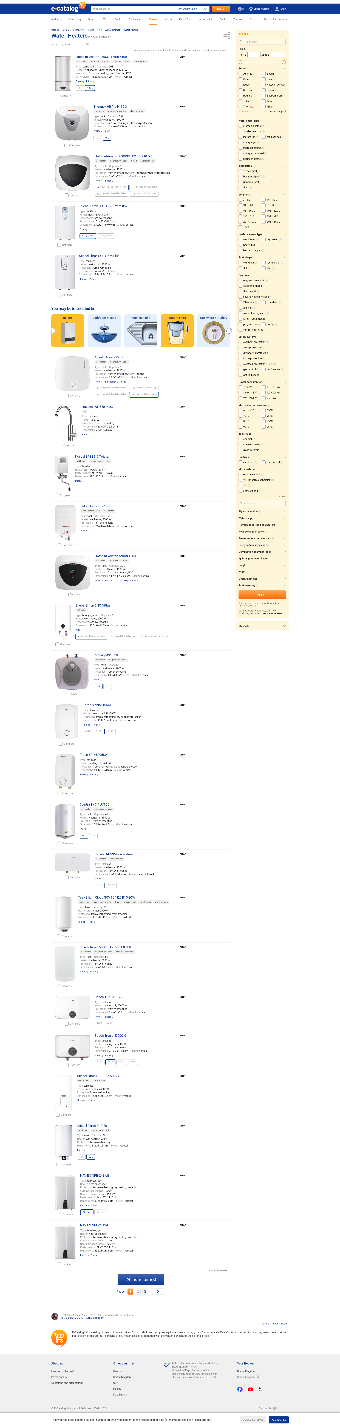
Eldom (246, 84)
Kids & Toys (185, 19)
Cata (246, 79)
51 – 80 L (272, 205)
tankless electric (252, 131)
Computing (74, 19)
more (283, 497)
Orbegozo (272, 90)
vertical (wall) (250, 171)
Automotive (205, 19)
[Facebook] (240, 1389)
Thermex (248, 106)
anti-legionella (140, 61)
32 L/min (101, 1212)
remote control (251, 474)
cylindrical (248, 262)
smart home (145, 902)
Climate (153, 19)
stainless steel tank (125, 952)
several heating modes (256, 296)
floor (245, 187)
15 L (111, 193)
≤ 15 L (246, 199)
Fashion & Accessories (276, 19)
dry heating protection (255, 353)
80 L (80, 88)
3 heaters (272, 302)
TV (105, 19)
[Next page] (158, 1291)
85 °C (270, 421)
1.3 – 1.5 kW (273, 387)
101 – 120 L (273, 210)
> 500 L (247, 227)
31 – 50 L (248, 205)
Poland (117, 1388)
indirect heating (252, 147)
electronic (248, 462)
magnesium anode (99, 61)
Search (221, 8)
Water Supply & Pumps (109, 30)
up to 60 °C (249, 410)
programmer (130, 902)
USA (115, 1382)
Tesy (269, 101)
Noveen (247, 90)
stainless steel (251, 444)
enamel (247, 439)
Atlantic (247, 73)
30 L (81, 1157)
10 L (98, 138)
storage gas (250, 142)
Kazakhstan (120, 1394)
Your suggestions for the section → (116, 1315)
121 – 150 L (249, 216)
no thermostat (96, 461)
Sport (253, 19)
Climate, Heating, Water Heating (78, 30)
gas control (249, 369)
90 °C (246, 426)
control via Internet (253, 329)
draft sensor (274, 369)
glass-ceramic (136, 111)
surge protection (252, 358)
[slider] (240, 62)
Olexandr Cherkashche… (73, 1318)
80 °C (246, 421)
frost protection (252, 347)
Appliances (135, 19)
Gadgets (56, 19)
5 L (123, 636)
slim (269, 268)
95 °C (270, 426)
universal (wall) (251, 182)
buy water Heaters (272, 613)
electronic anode (252, 285)
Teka (246, 101)
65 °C (270, 410)
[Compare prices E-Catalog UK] (68, 9)
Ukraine (117, 1371)
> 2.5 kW (271, 398)
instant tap (249, 136)
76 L (93, 835)
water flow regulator (254, 313)
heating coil (249, 245)
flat (245, 268)
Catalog (55, 30)
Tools (223, 19)
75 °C (270, 415)
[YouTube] (250, 1389)
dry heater (272, 239)
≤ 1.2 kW (247, 387)
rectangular (273, 262)
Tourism (238, 19)
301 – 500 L (273, 221)
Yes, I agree (278, 1419)
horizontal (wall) (252, 176)
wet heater (82, 61)
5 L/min (105, 235)
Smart (127, 61)
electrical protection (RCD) (258, 364)
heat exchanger (252, 250)
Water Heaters (131, 30)
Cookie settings (253, 1419)
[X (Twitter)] (260, 1389)
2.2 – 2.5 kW (250, 398)
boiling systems (252, 158)
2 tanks (247, 307)
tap (84, 411)
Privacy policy (59, 1377)
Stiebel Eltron (274, 95)
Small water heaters (91, 511)
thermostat (249, 291)
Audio (118, 19)
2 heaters (116, 61)
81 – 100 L (249, 210)
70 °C (246, 415)
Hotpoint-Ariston (276, 84)
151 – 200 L (273, 216)
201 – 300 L (249, 221)
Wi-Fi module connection (257, 480)
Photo (91, 19)
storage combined (253, 153)
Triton (270, 106)
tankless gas (274, 136)
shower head (250, 490)
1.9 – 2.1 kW (273, 392)
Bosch (270, 73)
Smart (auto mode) (254, 318)
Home (168, 19)
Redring (247, 95)
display (271, 324)
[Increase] (63, 73)
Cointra (271, 79)
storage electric (252, 125)
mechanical (273, 462)
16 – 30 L (272, 199)
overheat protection (254, 342)
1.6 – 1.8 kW (250, 392)
